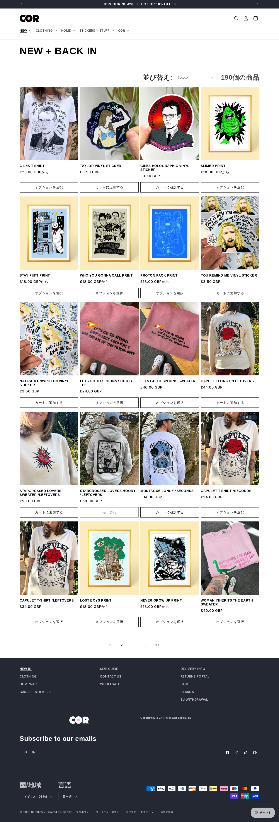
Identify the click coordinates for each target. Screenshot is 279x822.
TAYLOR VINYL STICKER (100, 166)
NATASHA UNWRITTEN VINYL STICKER (44, 383)
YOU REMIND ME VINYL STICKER (229, 275)
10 (157, 645)
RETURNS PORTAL (195, 676)
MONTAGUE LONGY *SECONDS (167, 491)
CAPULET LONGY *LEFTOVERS (227, 381)
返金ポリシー (84, 811)
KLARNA (187, 692)
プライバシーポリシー (109, 811)
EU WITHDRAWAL (194, 699)
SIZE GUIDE (109, 669)
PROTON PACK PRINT (158, 275)
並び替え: (157, 77)
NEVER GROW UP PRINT (161, 600)
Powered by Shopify (59, 811)
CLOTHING (28, 676)
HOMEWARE (29, 684)
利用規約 (131, 811)
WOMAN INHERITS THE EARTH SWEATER (227, 602)
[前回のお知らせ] (21, 4)
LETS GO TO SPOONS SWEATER (168, 381)
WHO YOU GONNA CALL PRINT (106, 275)
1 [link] (110, 645)
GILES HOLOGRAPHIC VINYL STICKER (164, 168)
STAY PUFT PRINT (35, 275)
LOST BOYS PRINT (96, 600)
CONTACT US (110, 676)
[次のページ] (169, 645)
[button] (25, 30)
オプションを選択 (49, 187)
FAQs (185, 684)
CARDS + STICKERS (35, 692)
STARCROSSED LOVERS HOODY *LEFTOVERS (108, 493)
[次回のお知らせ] (258, 4)
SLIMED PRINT (213, 166)
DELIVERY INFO (193, 669)
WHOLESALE (110, 684)
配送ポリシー (148, 811)
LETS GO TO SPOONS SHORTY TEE (106, 383)
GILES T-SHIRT (32, 166)
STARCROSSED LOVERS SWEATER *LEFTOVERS (40, 493)
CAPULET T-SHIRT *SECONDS (226, 491)
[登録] (93, 752)
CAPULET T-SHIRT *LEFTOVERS (47, 600)
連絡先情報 (167, 811)
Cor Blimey (38, 811)
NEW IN (26, 669)
